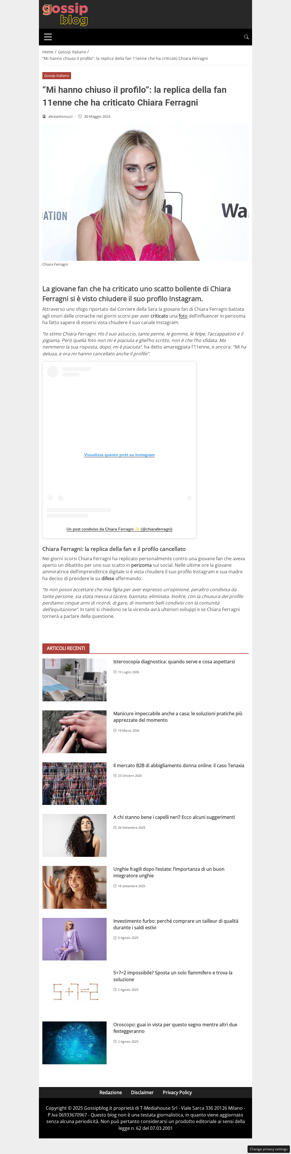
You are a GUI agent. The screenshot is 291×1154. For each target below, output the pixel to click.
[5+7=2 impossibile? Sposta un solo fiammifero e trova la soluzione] (74, 991)
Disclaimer (142, 1092)
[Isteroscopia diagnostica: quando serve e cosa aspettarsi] (74, 679)
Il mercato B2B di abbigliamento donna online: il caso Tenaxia (178, 765)
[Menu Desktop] (48, 37)
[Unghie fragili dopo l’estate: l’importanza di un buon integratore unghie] (74, 887)
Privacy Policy (177, 1092)
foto (183, 316)
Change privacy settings (269, 1149)
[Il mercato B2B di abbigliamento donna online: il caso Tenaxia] (74, 783)
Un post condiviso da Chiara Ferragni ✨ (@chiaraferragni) (119, 529)
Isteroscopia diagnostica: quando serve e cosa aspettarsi (174, 661)
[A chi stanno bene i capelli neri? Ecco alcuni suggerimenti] (74, 835)
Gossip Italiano (56, 75)
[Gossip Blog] (65, 14)
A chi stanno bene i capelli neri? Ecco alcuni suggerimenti (174, 817)
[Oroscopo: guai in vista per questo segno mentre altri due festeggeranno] (74, 1042)
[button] (246, 37)
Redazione (110, 1092)
